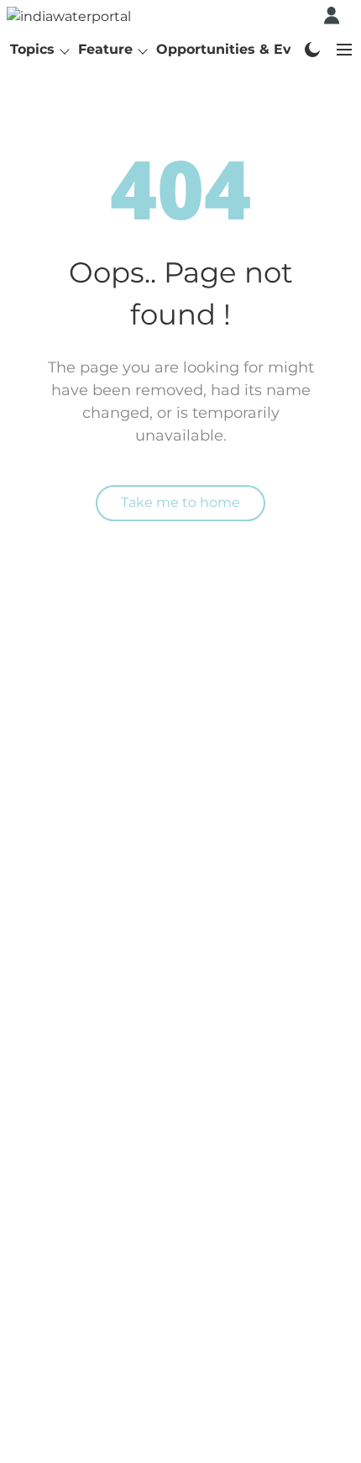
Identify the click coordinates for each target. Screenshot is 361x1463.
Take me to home (180, 502)
